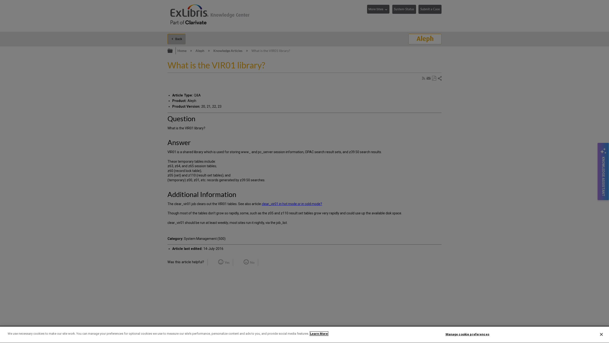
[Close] (601, 334)
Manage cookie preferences (467, 334)
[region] (304, 335)
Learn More (319, 333)
